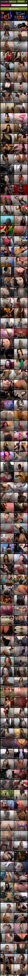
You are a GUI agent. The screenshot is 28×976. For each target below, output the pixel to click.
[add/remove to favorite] (1, 22)
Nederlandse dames (5, 5)
